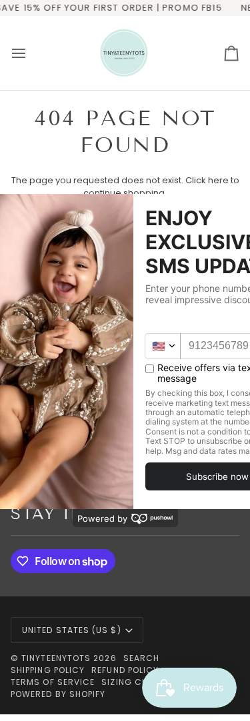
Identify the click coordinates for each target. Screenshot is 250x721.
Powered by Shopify (58, 694)
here (218, 180)
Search (141, 658)
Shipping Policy (48, 670)
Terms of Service (53, 682)
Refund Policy (125, 670)
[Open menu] (31, 53)
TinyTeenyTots (56, 658)
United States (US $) (71, 630)
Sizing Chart (133, 682)
